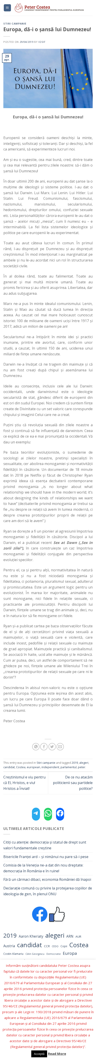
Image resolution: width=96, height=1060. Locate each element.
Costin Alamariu (13, 954)
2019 (75, 763)
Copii (64, 946)
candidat (9, 767)
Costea (20, 767)
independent (50, 767)
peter (81, 767)
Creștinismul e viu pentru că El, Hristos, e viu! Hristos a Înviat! (24, 783)
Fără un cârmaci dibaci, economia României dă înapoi (47, 879)
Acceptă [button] (39, 1054)
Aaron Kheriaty (31, 936)
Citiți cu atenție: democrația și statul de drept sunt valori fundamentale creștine (44, 845)
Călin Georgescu (34, 953)
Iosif (41, 41)
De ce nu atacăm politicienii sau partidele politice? (73, 783)
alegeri (83, 763)
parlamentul (69, 767)
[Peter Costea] (52, 7)
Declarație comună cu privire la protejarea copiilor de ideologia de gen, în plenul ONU (47, 891)
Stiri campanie (14, 23)
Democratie (53, 953)
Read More (57, 1053)
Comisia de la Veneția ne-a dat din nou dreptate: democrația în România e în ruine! (43, 868)
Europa (70, 953)
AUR (78, 936)
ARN (69, 936)
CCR (47, 946)
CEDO (55, 946)
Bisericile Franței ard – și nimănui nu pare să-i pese (45, 856)
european (33, 767)
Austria (9, 946)
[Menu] (7, 8)
